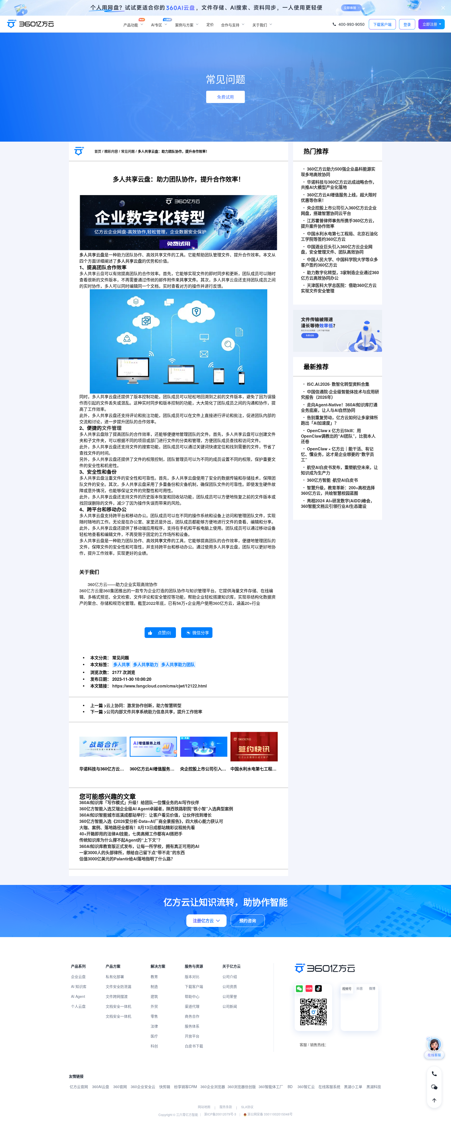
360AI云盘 (100, 1086)
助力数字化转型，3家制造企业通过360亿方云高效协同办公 (340, 275)
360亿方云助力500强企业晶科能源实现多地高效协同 (338, 171)
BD (290, 1086)
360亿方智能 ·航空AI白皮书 (332, 480)
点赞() (164, 633)
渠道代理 (192, 1006)
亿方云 (101, 584)
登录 (407, 24)
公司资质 (229, 986)
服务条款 (225, 1107)
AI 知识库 (78, 986)
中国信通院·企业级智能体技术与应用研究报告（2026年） (340, 394)
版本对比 (192, 976)
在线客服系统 (329, 1086)
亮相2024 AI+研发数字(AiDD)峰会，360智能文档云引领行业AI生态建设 (338, 503)
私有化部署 (115, 976)
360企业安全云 (143, 1086)
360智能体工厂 (271, 1086)
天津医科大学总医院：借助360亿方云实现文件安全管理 (339, 288)
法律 (154, 1026)
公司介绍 (229, 976)
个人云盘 (78, 1006)
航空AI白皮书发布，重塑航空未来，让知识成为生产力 (339, 470)
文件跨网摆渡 (117, 996)
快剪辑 (164, 1086)
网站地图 (204, 1107)
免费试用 (225, 97)
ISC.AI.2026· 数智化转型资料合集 (338, 384)
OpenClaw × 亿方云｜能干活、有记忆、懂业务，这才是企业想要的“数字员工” (337, 454)
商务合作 (192, 1016)
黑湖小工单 (353, 1086)
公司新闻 (229, 1006)
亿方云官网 (79, 1086)
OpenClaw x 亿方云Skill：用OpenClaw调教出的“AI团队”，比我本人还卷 (338, 436)
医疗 (154, 1036)
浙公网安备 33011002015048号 (270, 1114)
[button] (431, 24)
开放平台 (192, 1036)
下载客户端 (194, 986)
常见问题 (128, 151)
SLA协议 (247, 1107)
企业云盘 (78, 976)
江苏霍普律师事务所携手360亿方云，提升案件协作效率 (339, 223)
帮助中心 (192, 996)
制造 (154, 986)
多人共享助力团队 (178, 664)
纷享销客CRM (185, 1086)
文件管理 (112, 427)
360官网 (120, 1086)
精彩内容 (111, 151)
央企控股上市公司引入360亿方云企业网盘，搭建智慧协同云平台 (339, 210)
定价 (210, 24)
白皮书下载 (194, 1045)
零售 (154, 1016)
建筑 (154, 996)
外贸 (154, 1006)
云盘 (100, 273)
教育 (154, 976)
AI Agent (78, 996)
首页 (97, 151)
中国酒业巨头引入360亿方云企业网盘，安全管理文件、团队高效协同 (336, 249)
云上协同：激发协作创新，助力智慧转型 (143, 705)
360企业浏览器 (212, 1086)
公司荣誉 (229, 996)
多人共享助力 (145, 664)
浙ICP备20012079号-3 (220, 1114)
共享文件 (188, 280)
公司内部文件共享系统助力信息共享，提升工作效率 (154, 712)
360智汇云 (306, 1086)
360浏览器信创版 (242, 1086)
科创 (154, 1045)
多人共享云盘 (91, 255)
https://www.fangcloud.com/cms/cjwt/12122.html (159, 686)
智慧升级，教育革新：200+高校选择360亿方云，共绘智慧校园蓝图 (338, 490)
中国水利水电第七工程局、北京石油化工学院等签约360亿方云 (339, 236)
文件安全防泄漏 (118, 986)
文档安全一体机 (118, 1006)
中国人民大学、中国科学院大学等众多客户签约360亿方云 (339, 262)
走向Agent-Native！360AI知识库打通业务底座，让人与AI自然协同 (339, 407)
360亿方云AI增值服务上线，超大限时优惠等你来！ (339, 197)
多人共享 (121, 664)
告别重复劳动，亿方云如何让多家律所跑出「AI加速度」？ (339, 420)
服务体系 (192, 1026)
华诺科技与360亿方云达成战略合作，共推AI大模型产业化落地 (339, 184)
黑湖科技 (373, 1086)
